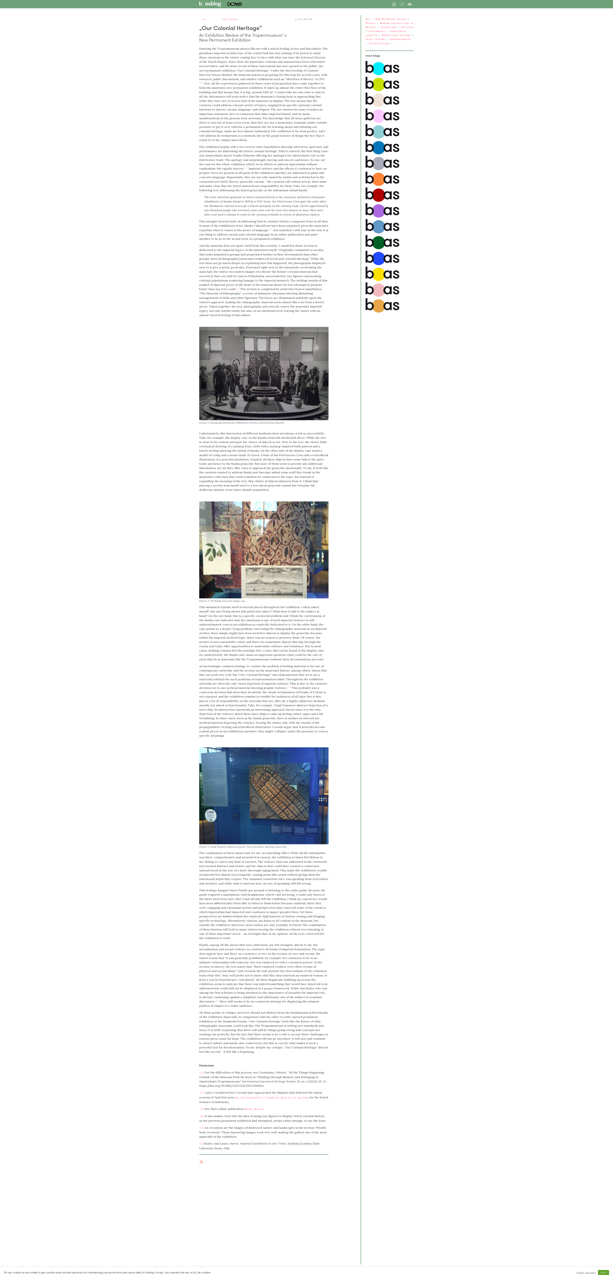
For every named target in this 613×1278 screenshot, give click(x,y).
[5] (201, 1128)
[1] (201, 1072)
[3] (201, 1109)
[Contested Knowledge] (382, 153)
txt (204, 19)
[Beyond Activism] (382, 90)
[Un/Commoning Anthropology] (382, 106)
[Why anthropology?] (382, 280)
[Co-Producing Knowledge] (382, 122)
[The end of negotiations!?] (382, 264)
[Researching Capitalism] (382, 169)
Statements (377, 31)
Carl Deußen (230, 19)
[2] (201, 1092)
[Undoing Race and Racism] (382, 185)
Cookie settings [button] (586, 1272)
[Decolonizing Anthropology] (382, 137)
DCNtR (234, 4)
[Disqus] (264, 1217)
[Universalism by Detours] (382, 248)
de (410, 4)
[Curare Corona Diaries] (382, 216)
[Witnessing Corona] (382, 201)
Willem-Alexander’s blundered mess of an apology (272, 1097)
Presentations (379, 43)
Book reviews (375, 39)
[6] (201, 1143)
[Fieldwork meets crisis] (382, 232)
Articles (407, 27)
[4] (201, 1116)
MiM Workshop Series (390, 19)
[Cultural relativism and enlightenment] (382, 311)
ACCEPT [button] (603, 1272)
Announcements (400, 39)
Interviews (388, 27)
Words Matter (253, 1109)
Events (370, 23)
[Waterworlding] (382, 74)
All (368, 19)
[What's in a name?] (382, 296)
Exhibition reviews (396, 35)
